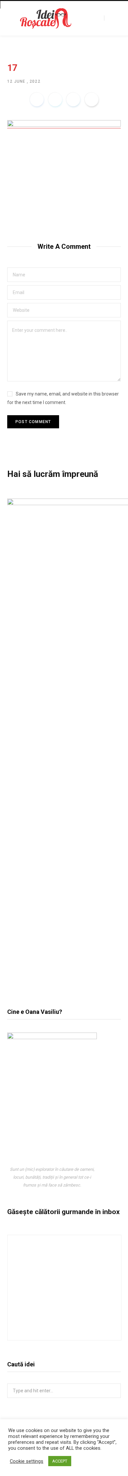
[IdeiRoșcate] (45, 18)
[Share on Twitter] (55, 99)
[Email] (91, 99)
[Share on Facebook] (37, 99)
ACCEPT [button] (59, 1461)
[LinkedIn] (73, 99)
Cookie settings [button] (26, 1461)
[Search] (110, 18)
